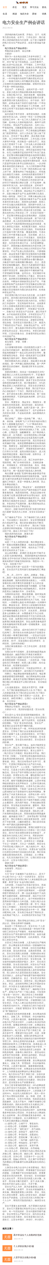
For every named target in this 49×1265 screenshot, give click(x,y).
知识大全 (24, 14)
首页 (5, 7)
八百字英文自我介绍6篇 (24, 1257)
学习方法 (34, 7)
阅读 (15, 14)
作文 (15, 7)
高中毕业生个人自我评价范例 (27, 1235)
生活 (5, 14)
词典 (44, 14)
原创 (34, 14)
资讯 (44, 7)
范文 (24, 7)
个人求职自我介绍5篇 (23, 1246)
